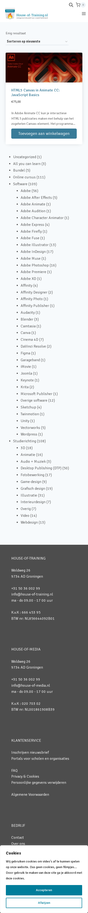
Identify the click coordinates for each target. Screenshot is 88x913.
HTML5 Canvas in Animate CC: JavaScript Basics (35, 92)
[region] (44, 879)
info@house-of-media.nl (30, 685)
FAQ (14, 770)
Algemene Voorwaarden (30, 794)
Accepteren (44, 890)
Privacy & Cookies (25, 776)
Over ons (18, 843)
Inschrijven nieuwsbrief (30, 752)
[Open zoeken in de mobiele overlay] (71, 5)
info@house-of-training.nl (32, 594)
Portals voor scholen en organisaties (40, 758)
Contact (17, 837)
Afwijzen (44, 903)
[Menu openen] (83, 13)
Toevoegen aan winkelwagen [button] (44, 133)
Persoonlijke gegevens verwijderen (38, 782)
